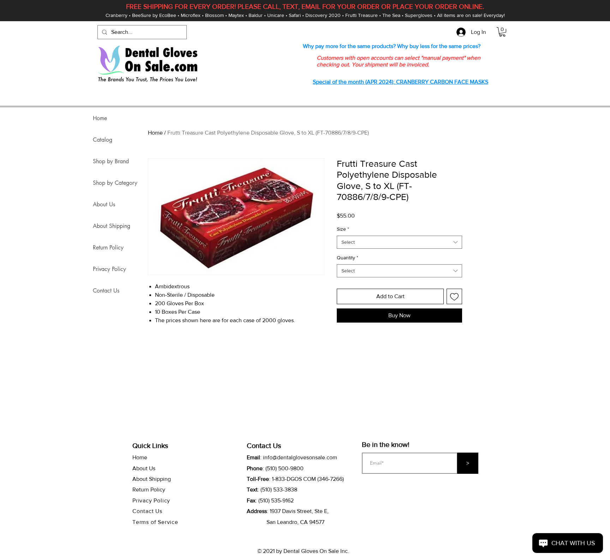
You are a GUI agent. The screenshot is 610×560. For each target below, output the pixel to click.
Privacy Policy (109, 269)
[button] (502, 32)
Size (343, 229)
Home (155, 133)
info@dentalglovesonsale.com (300, 457)
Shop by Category (115, 183)
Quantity (347, 257)
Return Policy (108, 247)
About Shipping (111, 226)
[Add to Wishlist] (454, 296)
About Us (104, 204)
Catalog (102, 139)
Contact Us (106, 290)
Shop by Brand (111, 161)
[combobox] (399, 242)
